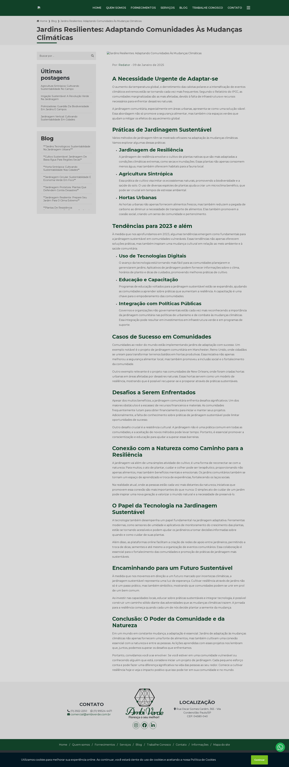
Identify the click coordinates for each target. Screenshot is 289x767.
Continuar (259, 760)
